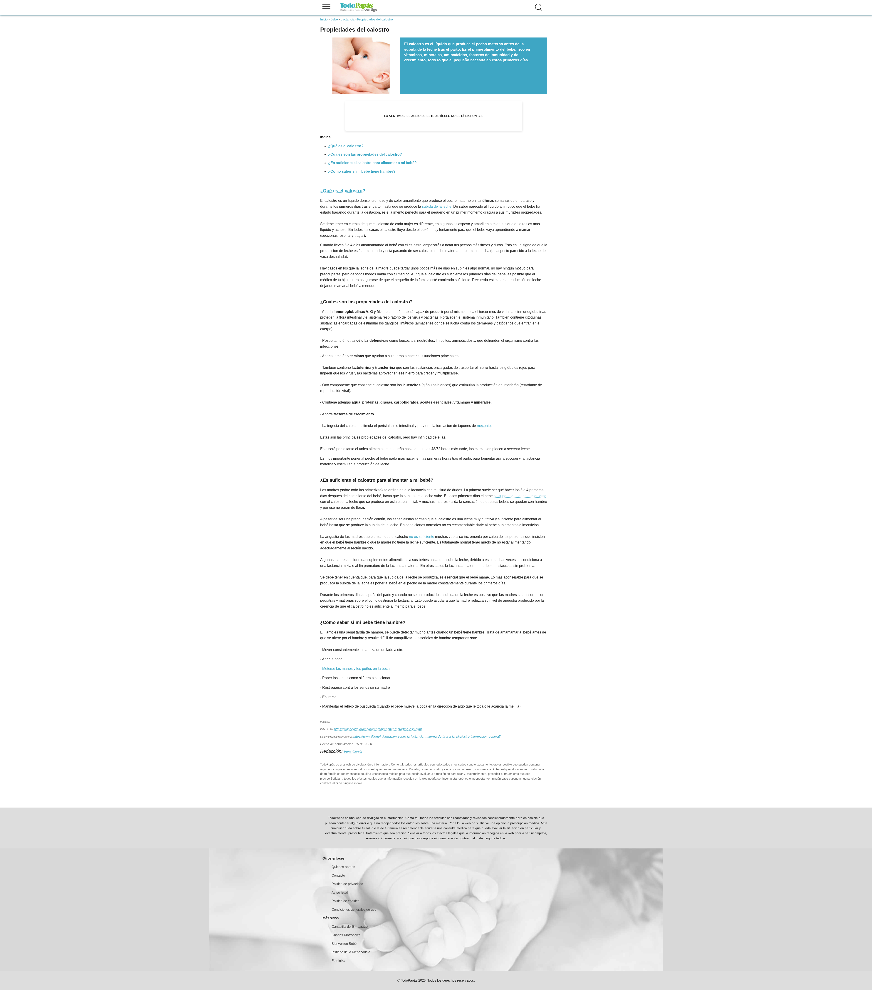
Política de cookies (345, 901)
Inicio (324, 19)
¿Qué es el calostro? (346, 146)
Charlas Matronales (346, 935)
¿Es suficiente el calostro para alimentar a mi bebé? (372, 163)
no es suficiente (421, 537)
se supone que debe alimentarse (520, 496)
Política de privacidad (347, 884)
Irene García (353, 751)
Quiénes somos (343, 867)
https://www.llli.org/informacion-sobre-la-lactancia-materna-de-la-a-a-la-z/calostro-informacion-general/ (426, 736)
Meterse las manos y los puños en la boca (356, 669)
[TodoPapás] (358, 11)
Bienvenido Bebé (344, 943)
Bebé (334, 19)
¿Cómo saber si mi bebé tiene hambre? (362, 171)
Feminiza (338, 961)
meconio (484, 426)
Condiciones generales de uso (354, 909)
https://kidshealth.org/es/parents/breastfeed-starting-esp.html (378, 729)
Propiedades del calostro (375, 19)
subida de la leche (436, 206)
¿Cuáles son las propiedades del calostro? (365, 154)
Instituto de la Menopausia (351, 952)
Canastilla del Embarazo (350, 926)
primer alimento (485, 49)
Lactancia (347, 19)
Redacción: (332, 751)
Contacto (338, 875)
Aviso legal (340, 892)
